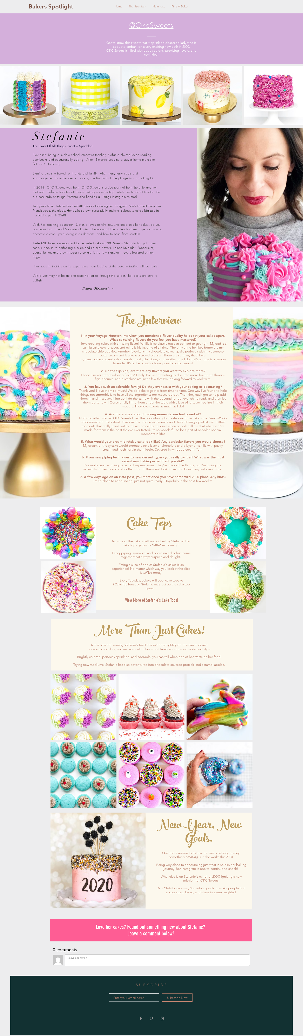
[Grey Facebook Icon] (140, 1018)
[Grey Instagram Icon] (161, 1018)
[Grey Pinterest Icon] (151, 1018)
